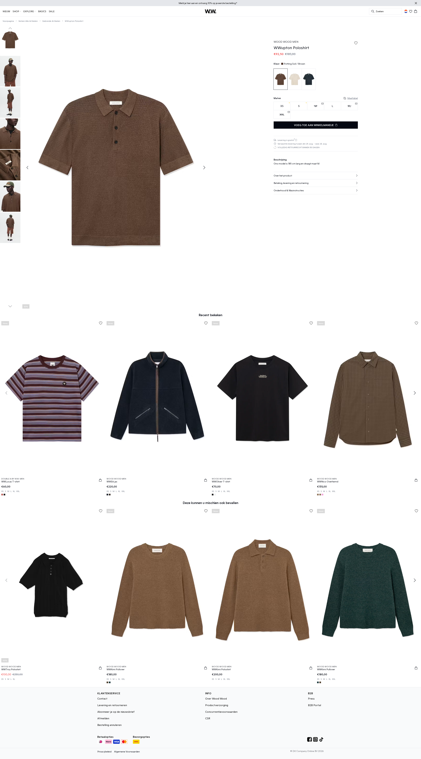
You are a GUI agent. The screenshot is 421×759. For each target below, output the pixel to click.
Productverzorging (216, 705)
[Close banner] (415, 3)
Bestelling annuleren (109, 724)
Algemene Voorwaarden (127, 751)
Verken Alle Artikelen (28, 21)
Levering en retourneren (112, 705)
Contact (102, 698)
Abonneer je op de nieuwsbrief (116, 711)
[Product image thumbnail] (10, 40)
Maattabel (352, 98)
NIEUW (6, 11)
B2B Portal (314, 705)
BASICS (42, 11)
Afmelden (103, 718)
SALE (52, 11)
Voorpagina (8, 21)
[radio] (282, 106)
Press (311, 698)
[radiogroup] (316, 110)
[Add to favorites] (356, 43)
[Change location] (406, 11)
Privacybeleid (104, 751)
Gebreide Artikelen (51, 21)
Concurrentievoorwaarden (221, 711)
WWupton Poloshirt (74, 21)
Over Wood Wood (216, 698)
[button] (316, 175)
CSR (207, 718)
